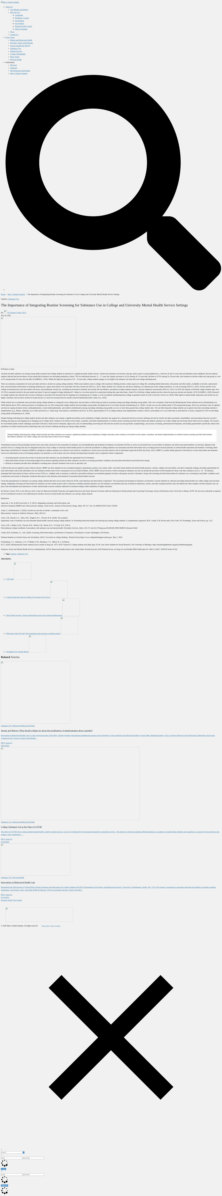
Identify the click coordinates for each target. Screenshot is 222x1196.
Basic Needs (14, 57)
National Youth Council (23, 26)
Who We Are (15, 12)
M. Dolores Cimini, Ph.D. (17, 313)
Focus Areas (10, 37)
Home (3, 294)
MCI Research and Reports (20, 71)
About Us (9, 7)
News (12, 32)
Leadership (19, 15)
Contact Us (14, 35)
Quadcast (13, 68)
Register (4, 1185)
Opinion (13, 554)
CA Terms (57, 926)
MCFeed (13, 65)
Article (7, 900)
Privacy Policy (46, 926)
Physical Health (16, 60)
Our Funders (19, 24)
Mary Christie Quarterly (19, 73)
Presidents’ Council (22, 18)
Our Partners (19, 21)
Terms (52, 926)
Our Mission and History (19, 10)
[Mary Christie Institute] (10, 2)
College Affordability (18, 54)
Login (3, 1169)
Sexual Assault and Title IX (20, 46)
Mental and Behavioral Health (21, 40)
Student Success (16, 51)
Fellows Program (21, 29)
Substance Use (15, 48)
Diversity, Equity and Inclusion (21, 43)
